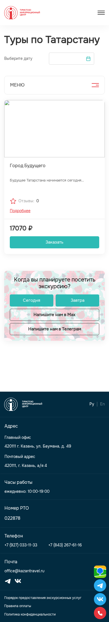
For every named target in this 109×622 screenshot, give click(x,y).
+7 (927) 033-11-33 (20, 545)
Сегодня (31, 300)
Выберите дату (18, 58)
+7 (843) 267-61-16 (65, 545)
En (102, 404)
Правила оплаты (17, 606)
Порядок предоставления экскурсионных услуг (42, 598)
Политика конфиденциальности (30, 614)
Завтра (77, 300)
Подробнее (20, 210)
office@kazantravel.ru (24, 571)
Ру (91, 404)
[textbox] (71, 59)
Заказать (54, 242)
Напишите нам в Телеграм (54, 329)
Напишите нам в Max (54, 314)
